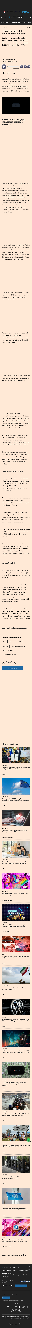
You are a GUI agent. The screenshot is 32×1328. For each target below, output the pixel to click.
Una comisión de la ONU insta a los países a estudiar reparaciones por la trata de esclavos (15, 1209)
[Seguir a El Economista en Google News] (12, 1310)
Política (4, 954)
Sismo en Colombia (26, 22)
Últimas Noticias (5, 22)
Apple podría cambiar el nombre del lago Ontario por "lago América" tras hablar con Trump (16, 768)
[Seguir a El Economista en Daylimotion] (27, 1307)
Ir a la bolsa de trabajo (21, 1285)
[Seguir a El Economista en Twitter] (8, 1307)
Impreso (5, 646)
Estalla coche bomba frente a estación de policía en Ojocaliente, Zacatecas (16, 957)
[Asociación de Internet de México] (20, 1324)
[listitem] (4, 66)
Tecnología (5, 765)
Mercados (4, 27)
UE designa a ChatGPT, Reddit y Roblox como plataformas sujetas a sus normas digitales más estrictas (15, 800)
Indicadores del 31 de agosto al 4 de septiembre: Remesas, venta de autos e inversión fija (15, 925)
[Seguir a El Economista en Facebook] (5, 1307)
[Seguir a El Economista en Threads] (16, 1310)
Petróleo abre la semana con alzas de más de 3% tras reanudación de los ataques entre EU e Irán (15, 1051)
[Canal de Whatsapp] (29, 1140)
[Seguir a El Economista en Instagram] (23, 1307)
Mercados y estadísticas (18, 646)
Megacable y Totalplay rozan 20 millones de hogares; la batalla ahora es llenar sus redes (14, 1240)
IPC (20, 642)
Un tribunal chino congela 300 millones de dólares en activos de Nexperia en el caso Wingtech (14, 1084)
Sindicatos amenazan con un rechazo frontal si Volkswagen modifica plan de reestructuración (15, 1020)
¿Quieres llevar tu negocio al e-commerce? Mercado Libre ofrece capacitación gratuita (14, 862)
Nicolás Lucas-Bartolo (7, 1246)
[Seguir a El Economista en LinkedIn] (12, 1307)
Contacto (8, 1276)
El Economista (13, 1270)
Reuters (4, 774)
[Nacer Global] (25, 1281)
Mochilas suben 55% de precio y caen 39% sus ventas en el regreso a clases (15, 894)
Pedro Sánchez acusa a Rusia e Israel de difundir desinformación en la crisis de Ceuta (16, 1114)
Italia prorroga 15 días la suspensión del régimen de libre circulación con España (16, 1146)
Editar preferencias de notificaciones (10, 1278)
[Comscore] (13, 1324)
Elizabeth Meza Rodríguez (7, 837)
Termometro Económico (9, 654)
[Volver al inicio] (16, 1267)
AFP (4, 805)
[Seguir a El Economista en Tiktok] (19, 1310)
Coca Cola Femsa (8, 650)
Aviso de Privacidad (13, 1275)
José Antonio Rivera (7, 931)
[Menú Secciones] (1, 17)
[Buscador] (5, 17)
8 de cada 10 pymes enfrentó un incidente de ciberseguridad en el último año (14, 831)
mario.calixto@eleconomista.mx (15, 628)
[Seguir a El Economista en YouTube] (16, 1307)
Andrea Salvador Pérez (7, 900)
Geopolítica (5, 985)
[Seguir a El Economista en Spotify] (19, 1307)
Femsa (12, 642)
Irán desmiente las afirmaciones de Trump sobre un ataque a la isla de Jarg (16, 988)
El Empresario (5, 828)
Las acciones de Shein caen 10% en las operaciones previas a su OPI (12, 1177)
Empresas (4, 1017)
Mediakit (10, 1273)
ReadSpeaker (16, 68)
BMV (4, 642)
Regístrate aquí (5, 1297)
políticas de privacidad (18, 1300)
